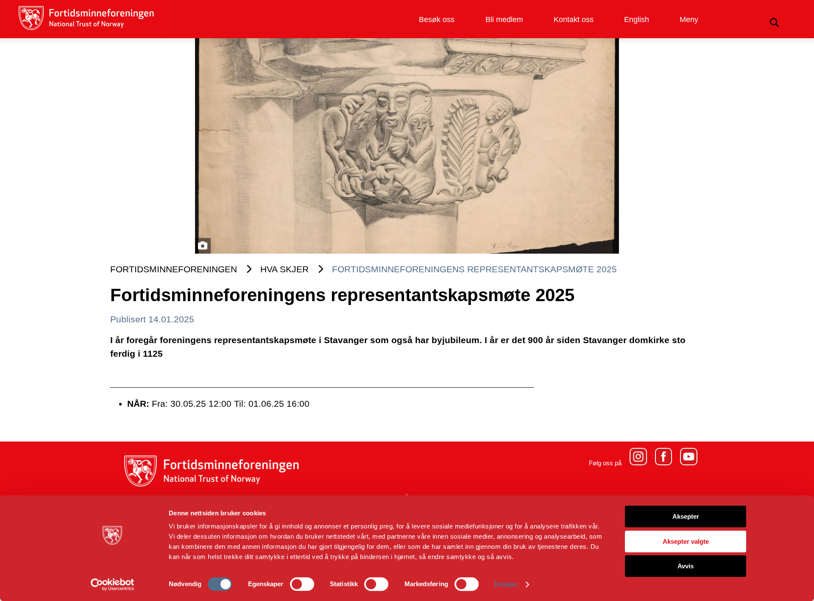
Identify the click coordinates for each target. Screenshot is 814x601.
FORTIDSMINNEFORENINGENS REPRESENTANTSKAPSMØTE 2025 (474, 269)
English (636, 19)
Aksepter (685, 516)
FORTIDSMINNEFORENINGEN (173, 269)
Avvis (685, 566)
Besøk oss (436, 19)
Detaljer (506, 584)
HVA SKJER (284, 269)
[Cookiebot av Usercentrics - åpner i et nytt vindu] (112, 584)
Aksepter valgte (686, 541)
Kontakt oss (574, 19)
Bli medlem (504, 19)
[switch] (302, 584)
